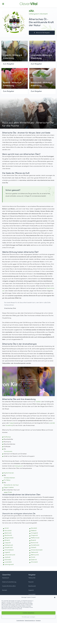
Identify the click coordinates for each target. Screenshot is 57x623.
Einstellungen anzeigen (28, 617)
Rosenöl (30, 582)
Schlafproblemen (9, 477)
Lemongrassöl (9, 564)
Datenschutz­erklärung (30, 620)
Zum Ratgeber (8, 64)
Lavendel (52, 423)
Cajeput (11, 423)
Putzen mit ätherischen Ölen (19, 126)
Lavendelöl (31, 594)
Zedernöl (34, 559)
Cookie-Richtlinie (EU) (8, 586)
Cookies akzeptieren (28, 613)
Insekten (38, 401)
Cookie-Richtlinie (20, 620)
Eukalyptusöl (19, 466)
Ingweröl (31, 590)
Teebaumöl (31, 578)
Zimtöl (33, 557)
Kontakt (4, 590)
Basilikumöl (32, 586)
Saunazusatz (8, 451)
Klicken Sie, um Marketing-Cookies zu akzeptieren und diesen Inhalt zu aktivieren (28, 381)
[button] (54, 597)
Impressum (38, 620)
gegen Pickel (8, 492)
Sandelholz (9, 425)
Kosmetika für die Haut (11, 485)
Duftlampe (7, 437)
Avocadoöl (8, 530)
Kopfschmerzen (9, 473)
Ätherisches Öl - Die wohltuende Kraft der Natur (41, 22)
